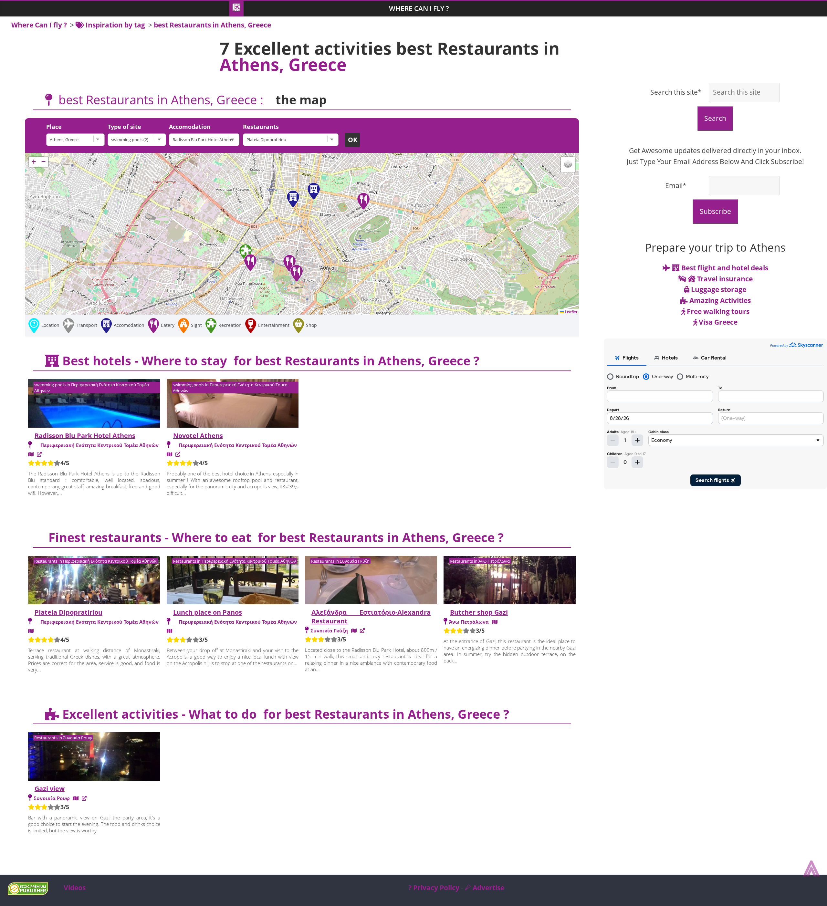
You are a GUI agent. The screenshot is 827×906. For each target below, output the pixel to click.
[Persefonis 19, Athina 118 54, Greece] (494, 622)
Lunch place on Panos (207, 612)
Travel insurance (724, 278)
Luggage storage (717, 289)
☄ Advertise (484, 887)
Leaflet (570, 312)
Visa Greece (717, 322)
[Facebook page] (84, 798)
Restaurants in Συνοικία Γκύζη (340, 561)
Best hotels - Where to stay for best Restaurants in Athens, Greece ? (269, 360)
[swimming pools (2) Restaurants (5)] (138, 139)
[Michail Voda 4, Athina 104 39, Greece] (169, 454)
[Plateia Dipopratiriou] (94, 581)
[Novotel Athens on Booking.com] (177, 454)
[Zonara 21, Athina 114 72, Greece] (354, 630)
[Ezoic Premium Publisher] (28, 892)
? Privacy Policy (433, 887)
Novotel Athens (198, 435)
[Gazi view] (94, 757)
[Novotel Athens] (233, 404)
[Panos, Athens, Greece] (169, 631)
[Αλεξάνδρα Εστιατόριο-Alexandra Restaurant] (371, 581)
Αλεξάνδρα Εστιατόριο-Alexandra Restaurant (371, 616)
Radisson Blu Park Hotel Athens (85, 435)
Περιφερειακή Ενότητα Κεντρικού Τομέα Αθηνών (99, 445)
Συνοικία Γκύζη (329, 630)
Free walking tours (717, 311)
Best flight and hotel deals (724, 267)
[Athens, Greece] (77, 139)
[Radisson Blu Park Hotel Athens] (94, 404)
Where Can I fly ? (419, 8)
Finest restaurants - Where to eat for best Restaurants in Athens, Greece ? (274, 537)
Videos (75, 887)
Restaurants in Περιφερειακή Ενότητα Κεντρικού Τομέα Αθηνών (95, 561)
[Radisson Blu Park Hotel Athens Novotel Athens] (206, 139)
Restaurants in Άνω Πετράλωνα (480, 561)
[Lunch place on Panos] (233, 581)
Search (715, 118)
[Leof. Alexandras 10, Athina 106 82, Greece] (31, 454)
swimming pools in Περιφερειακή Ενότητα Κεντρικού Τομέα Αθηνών (91, 387)
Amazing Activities (719, 300)
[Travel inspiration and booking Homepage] (236, 8)
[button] (313, 191)
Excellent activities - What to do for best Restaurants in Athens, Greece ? (284, 713)
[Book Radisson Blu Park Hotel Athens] (39, 454)
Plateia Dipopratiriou (68, 612)
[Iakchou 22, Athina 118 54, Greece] (76, 798)
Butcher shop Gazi (479, 612)
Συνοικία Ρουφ (52, 798)
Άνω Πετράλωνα (469, 622)
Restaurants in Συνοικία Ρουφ (63, 738)
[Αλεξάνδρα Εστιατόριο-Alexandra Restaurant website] (362, 630)
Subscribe (715, 211)
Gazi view (50, 788)
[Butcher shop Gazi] (510, 581)
